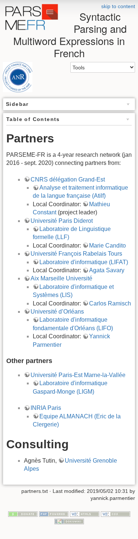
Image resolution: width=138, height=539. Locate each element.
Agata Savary (106, 270)
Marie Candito (107, 245)
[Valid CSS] (115, 513)
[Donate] (23, 513)
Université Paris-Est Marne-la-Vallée (78, 375)
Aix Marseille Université (61, 278)
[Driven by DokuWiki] (69, 521)
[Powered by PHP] (53, 513)
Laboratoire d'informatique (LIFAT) (83, 262)
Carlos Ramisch (110, 303)
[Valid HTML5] (84, 513)
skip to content (118, 6)
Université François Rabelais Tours (76, 254)
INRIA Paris (46, 408)
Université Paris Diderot (62, 221)
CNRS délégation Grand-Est (68, 179)
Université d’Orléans (57, 311)
